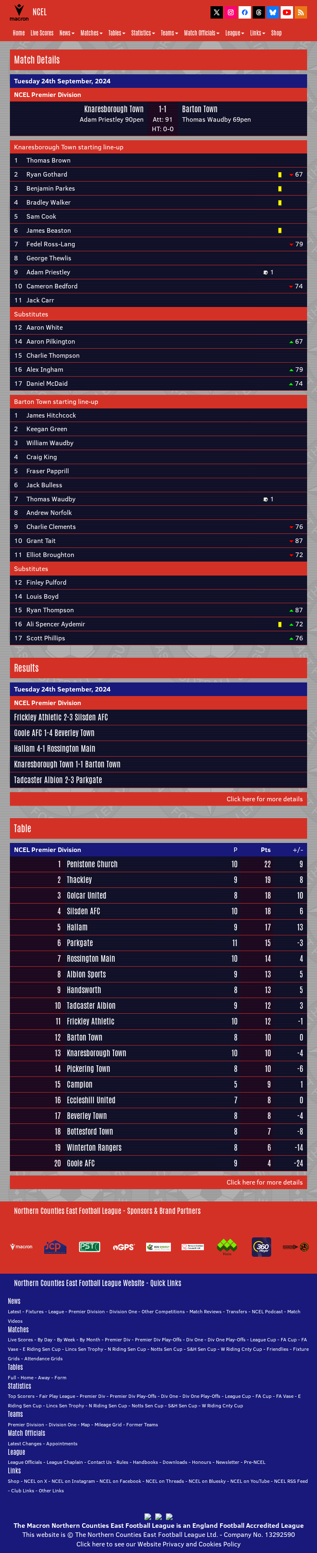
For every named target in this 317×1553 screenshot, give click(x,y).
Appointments (62, 1443)
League (232, 33)
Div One (194, 1339)
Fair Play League (57, 1396)
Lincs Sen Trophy (84, 1348)
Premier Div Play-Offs (158, 1339)
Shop (276, 33)
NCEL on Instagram (73, 1481)
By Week (66, 1339)
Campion (79, 1084)
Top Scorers (21, 1396)
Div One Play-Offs (227, 1339)
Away (44, 1377)
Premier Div (117, 1339)
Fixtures (35, 1311)
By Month (90, 1339)
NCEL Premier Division (47, 94)
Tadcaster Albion (38, 780)
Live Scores (42, 33)
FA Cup (289, 1339)
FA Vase (284, 1396)
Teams (167, 33)
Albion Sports (86, 974)
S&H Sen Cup (201, 1348)
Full (12, 1377)
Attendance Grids (43, 1358)
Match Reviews (205, 1311)
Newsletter (227, 1462)
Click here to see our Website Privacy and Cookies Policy (158, 1543)
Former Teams (142, 1424)
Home (19, 33)
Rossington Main (71, 748)
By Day (45, 1339)
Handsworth (84, 990)
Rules (122, 1462)
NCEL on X (35, 1481)
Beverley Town (74, 733)
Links (255, 33)
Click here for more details (265, 798)
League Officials (25, 1462)
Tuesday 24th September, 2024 (62, 80)
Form (60, 1377)
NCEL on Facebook (120, 1481)
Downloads (175, 1462)
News (65, 33)
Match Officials (199, 33)
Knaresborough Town (114, 109)
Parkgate (89, 780)
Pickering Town (88, 1068)
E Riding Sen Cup (42, 1348)
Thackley (79, 879)
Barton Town (200, 109)
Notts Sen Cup (166, 1348)
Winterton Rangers (94, 1147)
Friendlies (278, 1348)
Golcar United (86, 895)
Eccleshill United (91, 1100)
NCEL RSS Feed (291, 1481)
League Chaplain (65, 1462)
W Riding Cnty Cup (241, 1348)
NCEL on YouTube (250, 1481)
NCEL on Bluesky (207, 1481)
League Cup (263, 1339)
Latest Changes (25, 1443)
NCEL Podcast (267, 1311)
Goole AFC (28, 733)
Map (85, 1424)
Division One (123, 1311)
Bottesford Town (90, 1131)
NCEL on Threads (165, 1481)
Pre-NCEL (254, 1462)
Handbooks (145, 1462)
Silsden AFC (91, 717)
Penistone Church (92, 864)
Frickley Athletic (38, 717)
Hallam (24, 748)
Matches (89, 33)
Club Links (22, 1490)
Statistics (141, 33)
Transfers (236, 1311)
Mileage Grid (108, 1424)
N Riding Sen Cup (127, 1348)
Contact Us (100, 1462)
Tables (115, 33)
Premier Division (87, 1311)
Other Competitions (163, 1311)
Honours (201, 1462)
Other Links (51, 1490)
